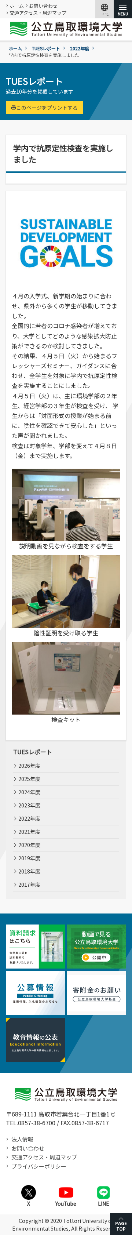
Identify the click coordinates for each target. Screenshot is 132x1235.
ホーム (17, 5)
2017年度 (29, 884)
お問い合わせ (43, 5)
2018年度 (29, 871)
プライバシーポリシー (38, 1166)
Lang (104, 9)
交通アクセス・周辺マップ (38, 12)
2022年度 (79, 48)
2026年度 (29, 765)
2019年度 (29, 858)
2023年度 (29, 805)
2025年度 (29, 778)
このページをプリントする (47, 107)
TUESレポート (46, 48)
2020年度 (29, 845)
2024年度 (29, 792)
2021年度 (29, 831)
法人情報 (22, 1139)
